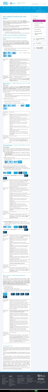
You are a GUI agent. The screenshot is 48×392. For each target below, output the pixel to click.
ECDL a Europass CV (37, 29)
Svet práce (34, 18)
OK (36, 390)
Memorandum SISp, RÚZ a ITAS (39, 27)
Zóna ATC (39, 11)
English (43, 11)
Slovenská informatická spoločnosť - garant (5, 380)
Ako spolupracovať (27, 7)
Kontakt (39, 7)
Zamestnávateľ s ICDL (37, 31)
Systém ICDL (8, 7)
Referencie (34, 7)
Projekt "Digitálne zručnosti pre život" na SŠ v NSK (12, 381)
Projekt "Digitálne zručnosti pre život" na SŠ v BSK (12, 384)
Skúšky (20, 7)
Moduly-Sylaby (14, 7)
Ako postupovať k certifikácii (38, 22)
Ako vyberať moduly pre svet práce (39, 20)
